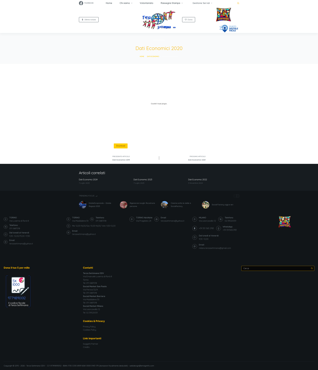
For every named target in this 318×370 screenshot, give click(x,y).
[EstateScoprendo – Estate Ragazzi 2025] (82, 205)
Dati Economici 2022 (197, 179)
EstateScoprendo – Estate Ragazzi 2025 (100, 204)
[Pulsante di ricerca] (311, 268)
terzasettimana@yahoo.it (21, 243)
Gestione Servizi (201, 3)
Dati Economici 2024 (88, 179)
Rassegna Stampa (170, 3)
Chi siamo (125, 3)
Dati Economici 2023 (143, 179)
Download (120, 146)
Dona (190, 19)
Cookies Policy (89, 330)
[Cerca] (238, 3)
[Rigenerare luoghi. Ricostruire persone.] (123, 205)
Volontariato (146, 3)
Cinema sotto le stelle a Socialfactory (181, 204)
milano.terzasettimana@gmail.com (215, 248)
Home (109, 3)
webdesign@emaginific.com (142, 366)
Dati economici (159, 40)
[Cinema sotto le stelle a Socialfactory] (164, 205)
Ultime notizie (90, 19)
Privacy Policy (89, 326)
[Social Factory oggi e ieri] (205, 205)
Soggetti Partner (90, 344)
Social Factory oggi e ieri (222, 204)
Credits (86, 347)
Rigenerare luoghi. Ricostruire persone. (142, 204)
